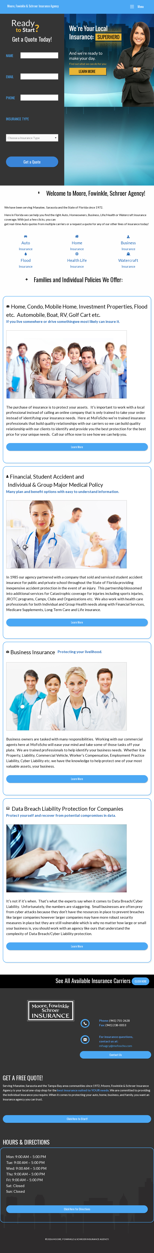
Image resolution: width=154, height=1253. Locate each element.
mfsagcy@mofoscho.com (115, 1045)
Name (9, 55)
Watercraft (128, 263)
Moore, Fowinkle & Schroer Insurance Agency (33, 6)
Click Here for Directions (77, 1209)
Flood (25, 263)
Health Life (77, 263)
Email (10, 76)
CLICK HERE (140, 981)
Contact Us (115, 1055)
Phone (10, 97)
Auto (25, 245)
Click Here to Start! (77, 1119)
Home (77, 245)
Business (128, 245)
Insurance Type (17, 118)
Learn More (77, 447)
